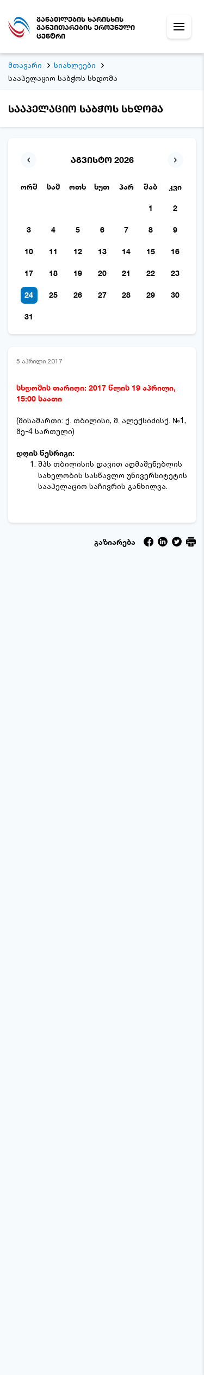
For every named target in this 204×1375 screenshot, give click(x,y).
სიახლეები (75, 65)
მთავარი (25, 65)
